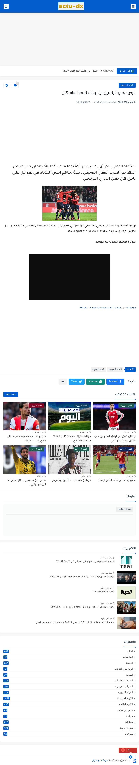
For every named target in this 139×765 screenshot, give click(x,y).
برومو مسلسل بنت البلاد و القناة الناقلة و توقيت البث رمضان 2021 (82, 607)
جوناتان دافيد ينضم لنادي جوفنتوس (71, 480)
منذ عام (130, 476)
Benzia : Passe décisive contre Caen (100, 308)
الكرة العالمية (68, 704)
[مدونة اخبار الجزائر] (71, 6)
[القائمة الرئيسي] (133, 6)
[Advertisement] (69, 39)
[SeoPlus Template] (134, 760)
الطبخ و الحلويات (68, 680)
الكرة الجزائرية (98, 369)
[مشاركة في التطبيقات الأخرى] (63, 382)
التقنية (68, 662)
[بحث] (6, 6)
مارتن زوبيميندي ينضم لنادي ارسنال (116, 480)
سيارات (68, 721)
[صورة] (126, 562)
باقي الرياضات (68, 710)
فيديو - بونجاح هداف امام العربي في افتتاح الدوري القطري (82, 71)
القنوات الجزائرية (68, 686)
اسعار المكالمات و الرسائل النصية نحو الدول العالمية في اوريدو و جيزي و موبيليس (75, 622)
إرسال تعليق (124, 509)
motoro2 (131, 308)
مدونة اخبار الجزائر (100, 760)
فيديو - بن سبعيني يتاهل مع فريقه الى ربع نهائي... (26, 482)
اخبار (68, 651)
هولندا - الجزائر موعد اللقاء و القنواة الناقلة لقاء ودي (72, 438)
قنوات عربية (68, 727)
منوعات (68, 733)
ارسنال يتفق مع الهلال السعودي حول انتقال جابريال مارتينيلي (115, 438)
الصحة (68, 674)
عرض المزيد (11, 394)
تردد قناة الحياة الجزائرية (103, 592)
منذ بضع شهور (82, 432)
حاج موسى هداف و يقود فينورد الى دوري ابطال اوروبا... (26, 438)
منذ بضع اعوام (106, 558)
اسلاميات (68, 656)
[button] (115, 382)
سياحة (68, 716)
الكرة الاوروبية (127, 85)
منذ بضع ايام (128, 432)
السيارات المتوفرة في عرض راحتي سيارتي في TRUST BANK (85, 561)
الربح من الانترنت (69, 668)
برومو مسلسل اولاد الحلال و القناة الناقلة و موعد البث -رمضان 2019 (81, 577)
